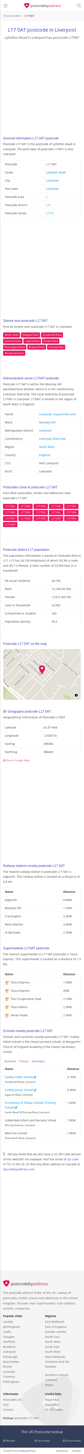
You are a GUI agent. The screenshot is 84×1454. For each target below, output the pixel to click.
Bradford (9, 1347)
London (8, 1322)
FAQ (6, 1405)
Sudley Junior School (19, 1090)
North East (52, 1337)
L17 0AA (10, 506)
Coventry (9, 1376)
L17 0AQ (25, 518)
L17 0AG (10, 512)
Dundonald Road (52, 335)
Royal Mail (52, 1400)
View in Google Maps (18, 760)
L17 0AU (71, 518)
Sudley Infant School (19, 1077)
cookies (76, 1451)
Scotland (51, 1380)
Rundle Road (51, 341)
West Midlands (55, 1357)
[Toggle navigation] (5, 5)
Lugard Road (32, 341)
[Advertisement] (42, 86)
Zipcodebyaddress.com (19, 1169)
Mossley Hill (47, 422)
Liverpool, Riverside (52, 439)
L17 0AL (56, 512)
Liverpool (52, 180)
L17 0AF (71, 506)
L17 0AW (10, 524)
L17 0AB (25, 506)
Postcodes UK (12, 1400)
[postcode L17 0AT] (42, 6)
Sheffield (9, 1342)
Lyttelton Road (56, 172)
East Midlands (54, 1322)
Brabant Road (36, 347)
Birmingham (11, 1327)
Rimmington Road (15, 347)
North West (47, 447)
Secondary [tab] (38, 1061)
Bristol (7, 1366)
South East (52, 1347)
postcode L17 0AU (27, 1418)
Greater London (55, 1332)
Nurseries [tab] (10, 1061)
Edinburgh (10, 1357)
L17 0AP (10, 518)
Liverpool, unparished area (57, 414)
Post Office (52, 1405)
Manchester (11, 1362)
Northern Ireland (56, 1375)
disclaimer (62, 1451)
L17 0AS (56, 518)
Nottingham (11, 1382)
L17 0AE (56, 506)
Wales (49, 1385)
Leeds (7, 1332)
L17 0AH (25, 512)
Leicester (9, 1372)
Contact (8, 1410)
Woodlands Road (14, 353)
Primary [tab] (24, 1061)
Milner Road (11, 335)
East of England (55, 1327)
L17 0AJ (41, 512)
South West (53, 1352)
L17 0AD (41, 506)
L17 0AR (40, 518)
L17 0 (49, 213)
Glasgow (8, 1337)
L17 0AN (71, 512)
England (44, 455)
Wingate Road (30, 335)
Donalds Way (56, 347)
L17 (48, 205)
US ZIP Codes (54, 1410)
